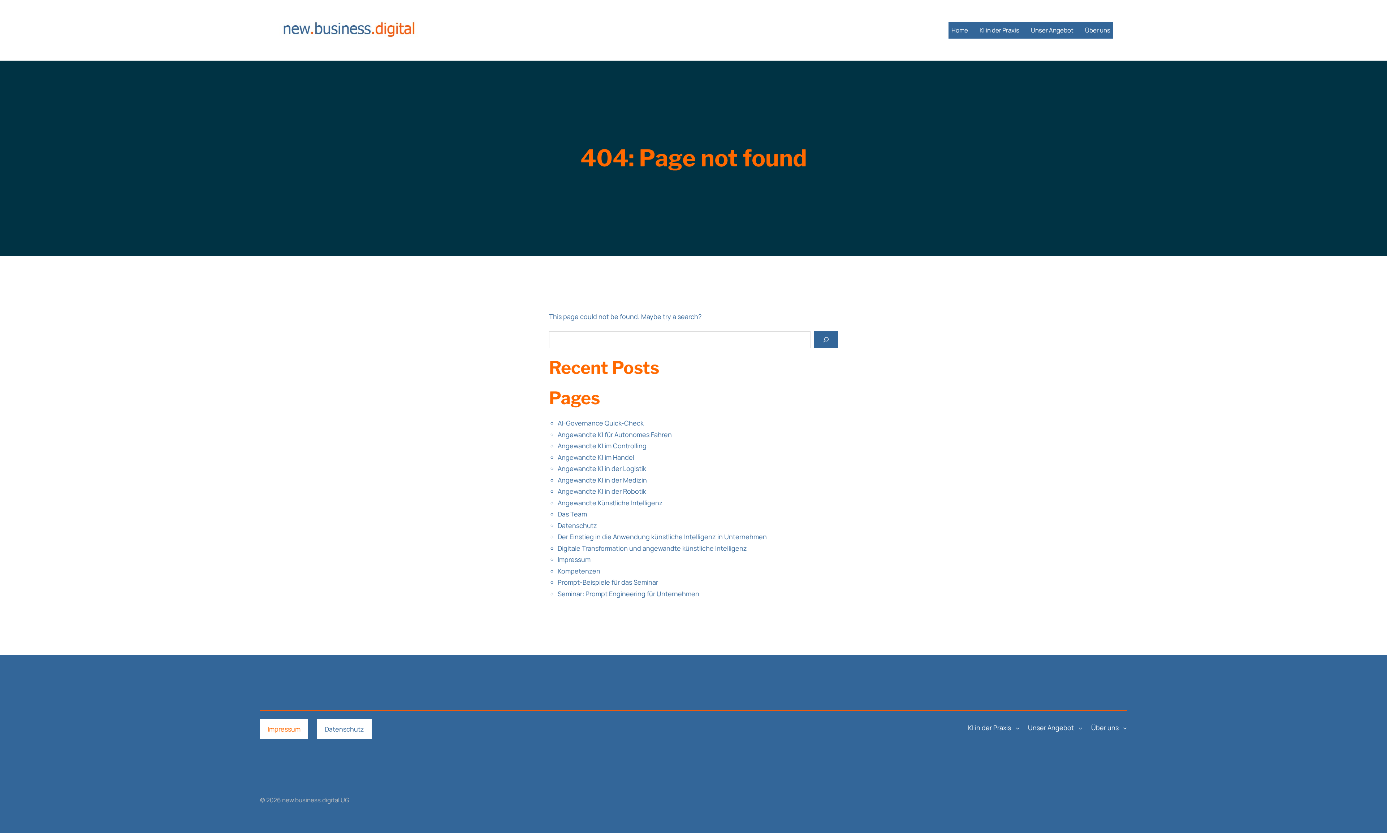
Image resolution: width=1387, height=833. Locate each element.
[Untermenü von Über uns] (1125, 728)
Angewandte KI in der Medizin (602, 480)
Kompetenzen (579, 571)
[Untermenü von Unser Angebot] (1081, 728)
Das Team (572, 514)
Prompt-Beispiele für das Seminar (608, 582)
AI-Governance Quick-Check (601, 423)
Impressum (574, 559)
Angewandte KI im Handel (596, 457)
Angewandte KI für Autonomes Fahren (615, 434)
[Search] (826, 339)
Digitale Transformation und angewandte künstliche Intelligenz (652, 548)
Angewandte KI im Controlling (602, 445)
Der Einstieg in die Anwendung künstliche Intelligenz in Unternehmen (662, 536)
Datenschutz (577, 525)
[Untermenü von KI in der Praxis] (1018, 728)
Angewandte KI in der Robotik (602, 491)
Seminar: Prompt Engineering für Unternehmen (628, 593)
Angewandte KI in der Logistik (602, 468)
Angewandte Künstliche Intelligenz (610, 502)
